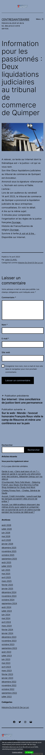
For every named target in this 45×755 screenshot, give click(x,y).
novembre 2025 (9, 551)
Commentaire (9, 297)
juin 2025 (6, 570)
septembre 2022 (9, 693)
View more (26, 749)
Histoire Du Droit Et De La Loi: (30, 263)
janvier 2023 (7, 678)
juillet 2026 (7, 529)
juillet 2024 (7, 611)
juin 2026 (6, 533)
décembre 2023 (9, 637)
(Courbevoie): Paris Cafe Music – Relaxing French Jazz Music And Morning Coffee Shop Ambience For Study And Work (21, 484)
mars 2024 (7, 626)
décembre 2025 (9, 547)
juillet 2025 (7, 566)
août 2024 (6, 607)
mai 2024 (6, 618)
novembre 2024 (9, 596)
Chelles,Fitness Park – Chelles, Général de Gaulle (21, 491)
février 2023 (7, 674)
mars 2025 (7, 581)
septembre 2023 (9, 648)
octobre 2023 (8, 644)
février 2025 (7, 585)
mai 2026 (6, 536)
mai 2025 (6, 574)
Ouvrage (16, 222)
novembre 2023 (9, 641)
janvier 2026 (7, 544)
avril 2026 (6, 540)
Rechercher (7, 445)
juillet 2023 (7, 655)
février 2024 (7, 629)
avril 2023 (6, 667)
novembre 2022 (9, 685)
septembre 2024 (9, 603)
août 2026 (6, 525)
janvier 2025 (7, 588)
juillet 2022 (7, 696)
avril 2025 (6, 577)
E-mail (5, 338)
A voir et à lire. (27, 233)
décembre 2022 (9, 682)
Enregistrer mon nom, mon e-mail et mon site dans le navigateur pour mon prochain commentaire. (24, 369)
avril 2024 (6, 622)
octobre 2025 (8, 555)
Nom (5, 325)
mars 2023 (7, 670)
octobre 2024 (8, 600)
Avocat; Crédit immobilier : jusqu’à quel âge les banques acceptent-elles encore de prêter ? (21, 499)
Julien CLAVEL (11, 260)
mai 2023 (6, 663)
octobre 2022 (8, 689)
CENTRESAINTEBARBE (15, 19)
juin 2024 (6, 615)
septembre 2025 (9, 559)
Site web (6, 352)
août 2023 (6, 652)
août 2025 (6, 562)
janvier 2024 (7, 633)
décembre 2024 (9, 592)
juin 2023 (6, 659)
